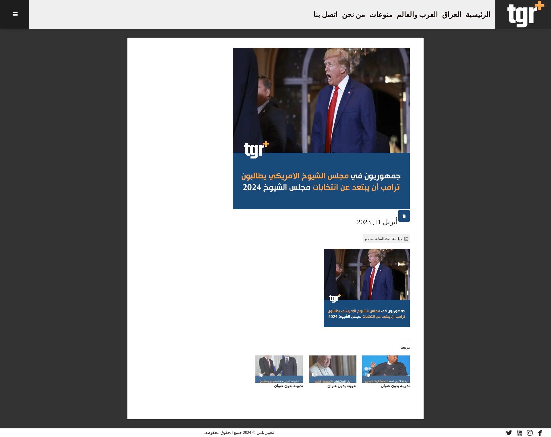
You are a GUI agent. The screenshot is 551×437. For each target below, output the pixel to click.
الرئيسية (478, 14)
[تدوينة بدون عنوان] (386, 369)
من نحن (353, 14)
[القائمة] (14, 14)
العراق (451, 14)
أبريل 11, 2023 (377, 222)
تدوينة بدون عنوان (395, 385)
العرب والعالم (417, 14)
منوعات (381, 14)
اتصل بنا (326, 14)
